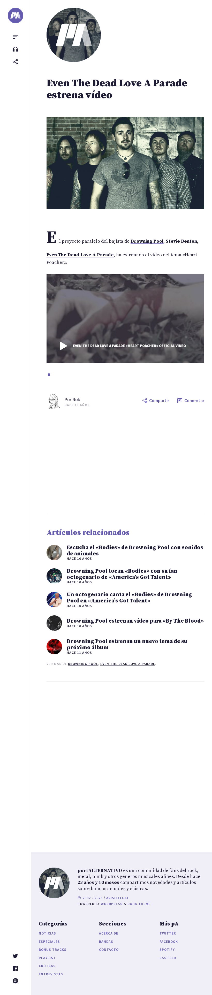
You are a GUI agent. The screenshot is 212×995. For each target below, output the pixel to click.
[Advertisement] (125, 461)
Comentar (194, 400)
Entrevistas (51, 974)
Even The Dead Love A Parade (127, 664)
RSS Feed (168, 958)
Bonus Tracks (52, 949)
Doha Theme (138, 904)
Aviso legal (117, 898)
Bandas (106, 941)
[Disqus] (125, 761)
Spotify (167, 949)
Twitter (168, 933)
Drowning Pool (83, 664)
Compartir (159, 400)
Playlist (47, 958)
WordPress (112, 904)
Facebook (169, 941)
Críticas (47, 966)
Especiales (49, 941)
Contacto (109, 949)
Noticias (47, 933)
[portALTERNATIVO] (15, 15)
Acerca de (108, 933)
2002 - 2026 (92, 898)
